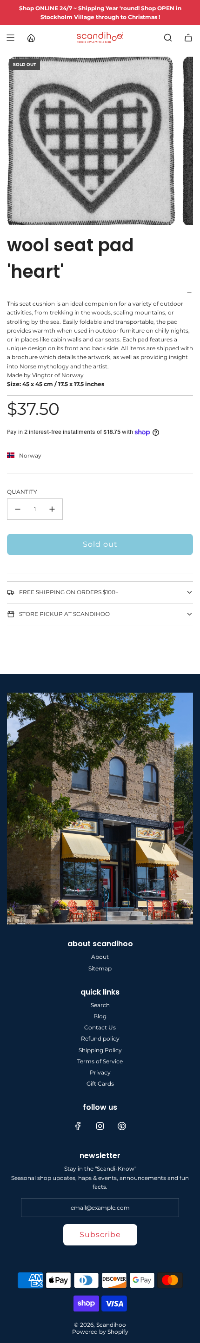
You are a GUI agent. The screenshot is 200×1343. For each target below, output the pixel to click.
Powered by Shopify (100, 1331)
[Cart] (188, 37)
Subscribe (100, 1234)
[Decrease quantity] (17, 509)
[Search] (168, 37)
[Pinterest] (122, 1126)
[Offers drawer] (30, 37)
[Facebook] (78, 1126)
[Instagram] (100, 1126)
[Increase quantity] (52, 509)
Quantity (22, 491)
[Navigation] (10, 37)
